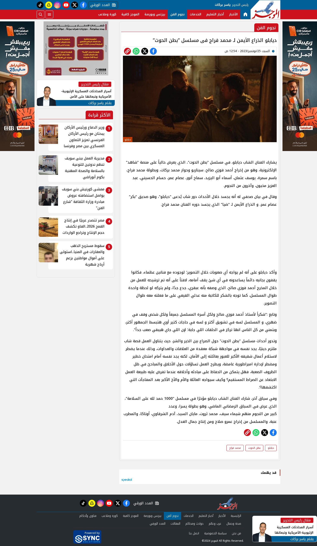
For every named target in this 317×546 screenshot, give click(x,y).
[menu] (49, 14)
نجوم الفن (177, 14)
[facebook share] (153, 51)
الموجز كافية (130, 14)
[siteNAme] (265, 9)
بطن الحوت (254, 448)
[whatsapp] (127, 51)
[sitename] (227, 503)
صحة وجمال (233, 524)
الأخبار (233, 14)
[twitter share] (144, 51)
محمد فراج (235, 448)
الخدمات (195, 14)
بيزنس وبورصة (154, 14)
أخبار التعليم (215, 14)
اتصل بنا (194, 533)
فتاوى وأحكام (87, 516)
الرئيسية (236, 516)
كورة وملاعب (107, 14)
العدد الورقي (99, 5)
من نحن (236, 533)
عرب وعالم (215, 524)
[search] (40, 14)
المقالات (175, 524)
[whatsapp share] (136, 51)
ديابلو (271, 448)
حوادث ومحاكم (194, 524)
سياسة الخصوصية (215, 533)
